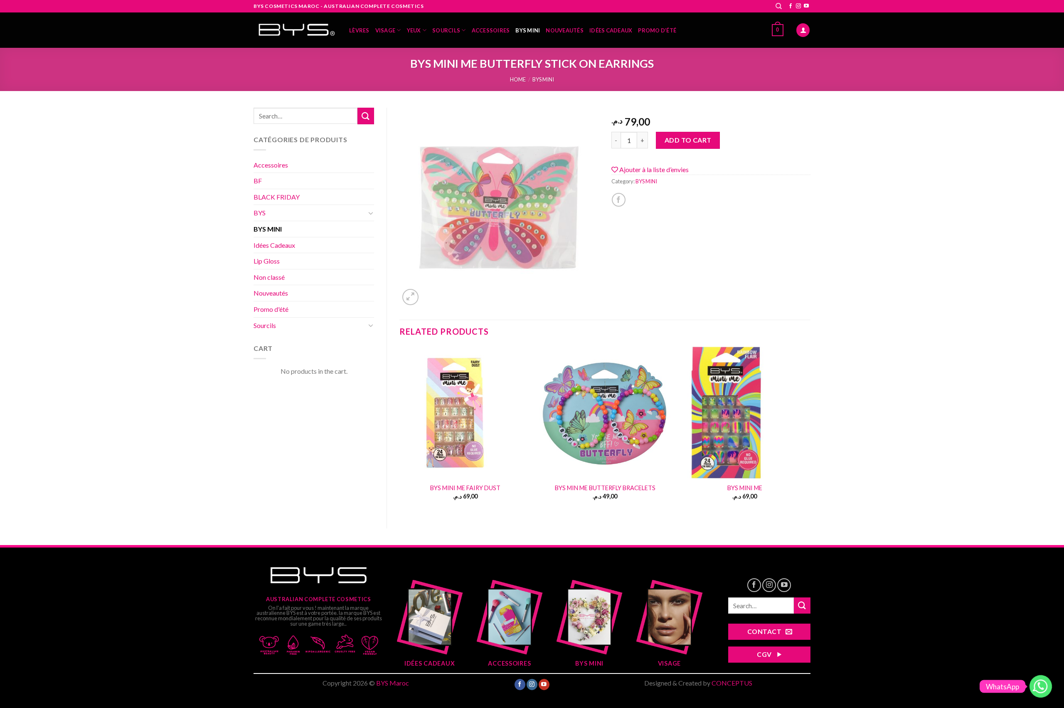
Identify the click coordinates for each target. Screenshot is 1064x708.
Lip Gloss (267, 261)
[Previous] (400, 430)
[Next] (810, 430)
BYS (260, 213)
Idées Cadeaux (610, 30)
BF (258, 181)
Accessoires (491, 30)
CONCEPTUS (732, 683)
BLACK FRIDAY (277, 197)
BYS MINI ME (744, 487)
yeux (414, 30)
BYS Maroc (392, 683)
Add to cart (688, 140)
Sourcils (446, 30)
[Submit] (365, 116)
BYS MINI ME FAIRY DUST (465, 487)
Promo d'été (271, 309)
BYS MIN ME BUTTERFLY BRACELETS (605, 487)
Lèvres (359, 30)
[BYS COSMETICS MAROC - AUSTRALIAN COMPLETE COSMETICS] (295, 30)
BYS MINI (527, 30)
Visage (385, 30)
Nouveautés (565, 30)
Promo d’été (657, 30)
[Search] (779, 6)
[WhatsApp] (1041, 686)
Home (518, 79)
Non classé (269, 277)
